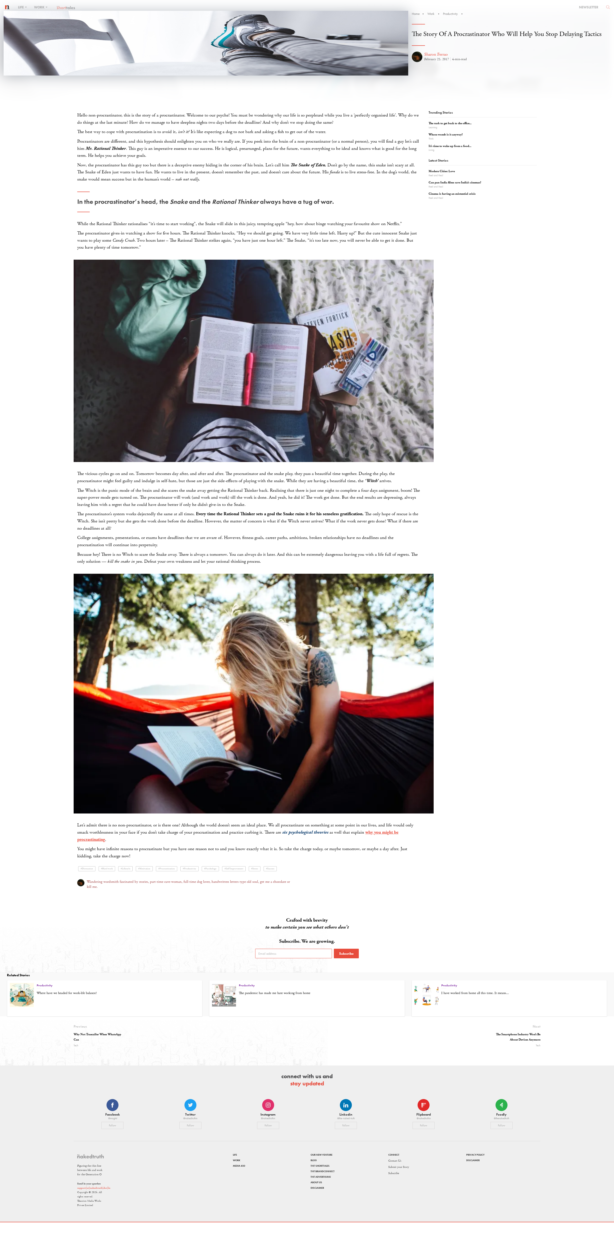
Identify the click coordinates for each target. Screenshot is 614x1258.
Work (39, 7)
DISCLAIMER (317, 1187)
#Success (270, 868)
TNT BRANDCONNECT (323, 1171)
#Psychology (210, 868)
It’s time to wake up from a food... (450, 146)
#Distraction (87, 868)
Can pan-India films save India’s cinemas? (455, 183)
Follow (112, 1125)
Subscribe (346, 953)
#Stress (254, 868)
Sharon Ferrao (436, 54)
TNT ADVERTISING (321, 1176)
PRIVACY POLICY (475, 1154)
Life (21, 7)
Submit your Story (398, 1167)
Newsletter (588, 7)
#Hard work (107, 868)
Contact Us (394, 1161)
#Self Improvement (233, 868)
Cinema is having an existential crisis (452, 194)
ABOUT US (316, 1182)
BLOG (314, 1160)
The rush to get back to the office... (450, 123)
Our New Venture (321, 1154)
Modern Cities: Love (442, 171)
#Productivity (189, 868)
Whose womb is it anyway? (446, 135)
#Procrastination (166, 868)
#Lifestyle (125, 868)
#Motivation (144, 868)
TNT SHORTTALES (320, 1165)
